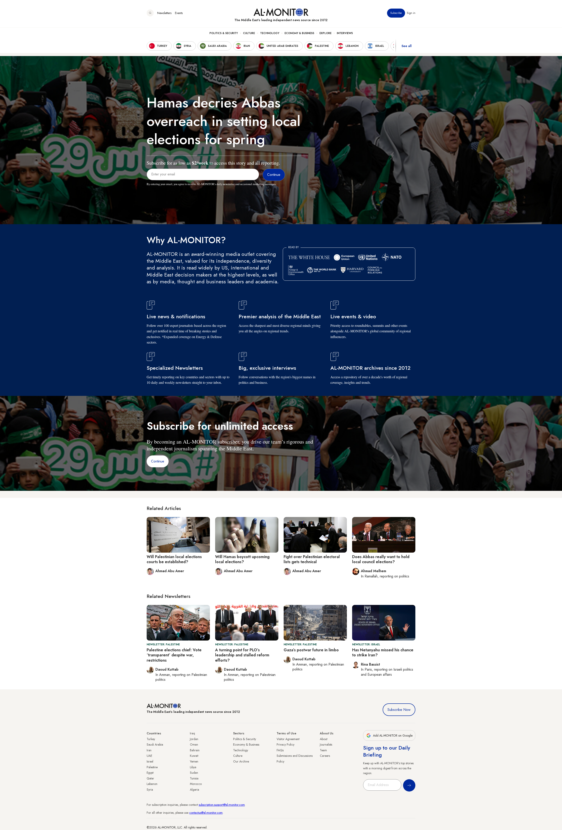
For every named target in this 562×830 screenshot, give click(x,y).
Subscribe (396, 13)
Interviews (345, 33)
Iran (149, 750)
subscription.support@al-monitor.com (222, 805)
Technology (269, 33)
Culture (249, 33)
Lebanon (152, 784)
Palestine (152, 767)
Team (323, 750)
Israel (150, 761)
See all (407, 46)
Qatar (150, 778)
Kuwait (194, 756)
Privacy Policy (285, 744)
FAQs (280, 750)
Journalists (326, 744)
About (323, 739)
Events (179, 13)
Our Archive (241, 761)
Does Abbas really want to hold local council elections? (380, 559)
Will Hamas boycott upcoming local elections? (242, 559)
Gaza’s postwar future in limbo (311, 650)
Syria (150, 789)
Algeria (194, 789)
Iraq (192, 733)
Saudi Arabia (155, 744)
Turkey (151, 739)
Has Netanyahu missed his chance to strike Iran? (382, 652)
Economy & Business (299, 33)
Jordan (194, 739)
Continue (157, 461)
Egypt (150, 772)
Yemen (194, 761)
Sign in (411, 13)
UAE (149, 756)
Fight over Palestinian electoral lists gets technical (312, 559)
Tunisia (194, 778)
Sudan (194, 772)
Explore (325, 33)
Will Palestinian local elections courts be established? (174, 559)
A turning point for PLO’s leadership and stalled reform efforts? (242, 655)
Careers (325, 756)
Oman (194, 744)
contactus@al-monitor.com (206, 812)
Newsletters (164, 13)
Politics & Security (223, 33)
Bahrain (195, 750)
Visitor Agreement (288, 739)
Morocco (196, 784)
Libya (193, 767)
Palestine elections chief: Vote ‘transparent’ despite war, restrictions (174, 655)
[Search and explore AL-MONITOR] (150, 12)
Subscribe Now (399, 709)
